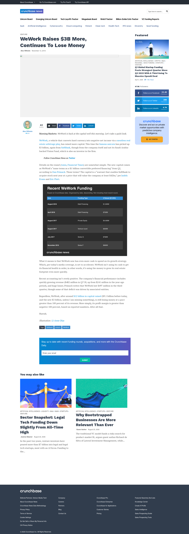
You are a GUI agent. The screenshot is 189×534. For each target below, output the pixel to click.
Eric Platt (54, 179)
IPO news (127, 26)
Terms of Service (26, 513)
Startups (64, 411)
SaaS (22, 26)
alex (28, 133)
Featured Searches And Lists (145, 498)
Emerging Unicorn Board (46, 19)
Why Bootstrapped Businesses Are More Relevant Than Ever (96, 420)
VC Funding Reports (150, 19)
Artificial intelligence (37, 26)
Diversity (139, 26)
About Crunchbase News (28, 502)
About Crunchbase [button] (26, 2)
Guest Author (81, 429)
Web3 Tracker (106, 19)
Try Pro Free (65, 2)
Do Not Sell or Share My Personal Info (33, 521)
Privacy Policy (25, 509)
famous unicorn (107, 144)
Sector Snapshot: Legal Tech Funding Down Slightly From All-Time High (42, 424)
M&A (51, 411)
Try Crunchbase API (82, 2)
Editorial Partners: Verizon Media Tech (33, 498)
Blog (59, 509)
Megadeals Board (89, 19)
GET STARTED (153, 139)
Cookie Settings (25, 517)
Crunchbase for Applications (106, 506)
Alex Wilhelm (25, 51)
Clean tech (100, 26)
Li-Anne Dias (58, 320)
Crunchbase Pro (102, 498)
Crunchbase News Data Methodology (33, 506)
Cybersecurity (56, 26)
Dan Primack (58, 172)
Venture (23, 34)
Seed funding (152, 26)
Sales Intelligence (141, 509)
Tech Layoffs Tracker (69, 19)
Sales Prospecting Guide (143, 513)
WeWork (43, 140)
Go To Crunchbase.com (48, 2)
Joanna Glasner (26, 437)
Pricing (99, 513)
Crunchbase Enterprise (105, 502)
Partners (61, 506)
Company (61, 498)
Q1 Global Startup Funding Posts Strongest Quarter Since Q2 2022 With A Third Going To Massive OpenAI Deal (151, 71)
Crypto (157, 61)
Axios (63, 164)
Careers (61, 502)
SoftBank (65, 147)
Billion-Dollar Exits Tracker (127, 19)
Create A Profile (140, 506)
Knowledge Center (141, 502)
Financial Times (76, 164)
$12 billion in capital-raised (87, 296)
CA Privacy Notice (26, 525)
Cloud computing (74, 26)
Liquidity (45, 411)
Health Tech (113, 26)
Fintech (88, 26)
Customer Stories (103, 509)
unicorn (57, 327)
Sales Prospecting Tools (143, 517)
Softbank (49, 327)
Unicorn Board (26, 19)
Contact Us (62, 513)
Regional (138, 63)
